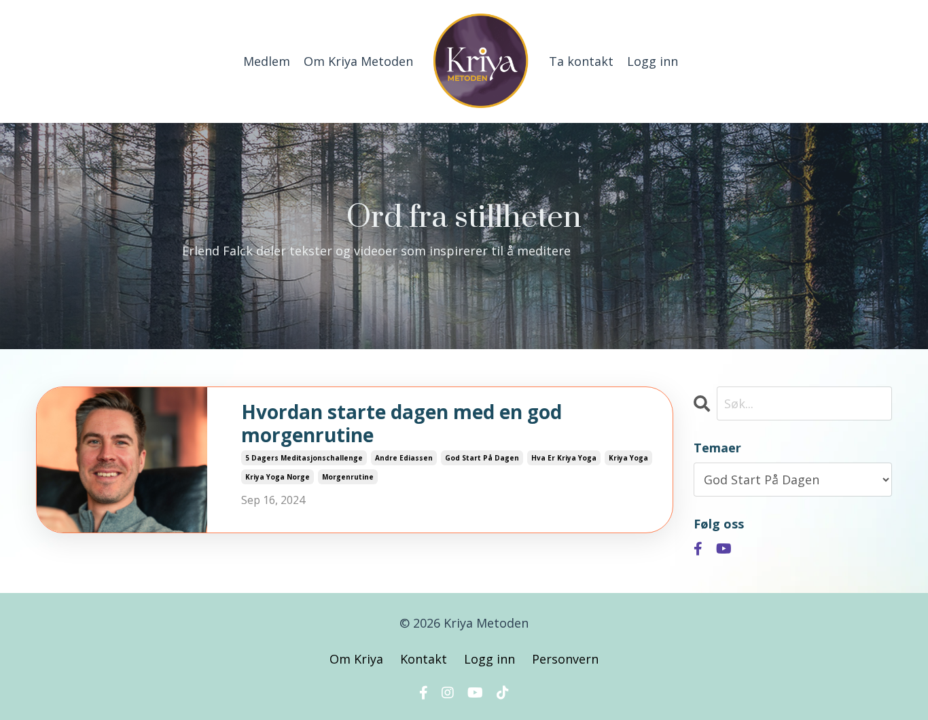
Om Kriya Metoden (358, 61)
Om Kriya (358, 659)
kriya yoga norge (277, 477)
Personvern (565, 659)
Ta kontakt (581, 61)
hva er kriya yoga (563, 458)
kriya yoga (628, 458)
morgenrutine (348, 477)
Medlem (266, 61)
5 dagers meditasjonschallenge (304, 458)
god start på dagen (482, 458)
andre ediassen (404, 458)
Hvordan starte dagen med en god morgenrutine (401, 423)
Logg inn (652, 61)
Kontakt (423, 659)
